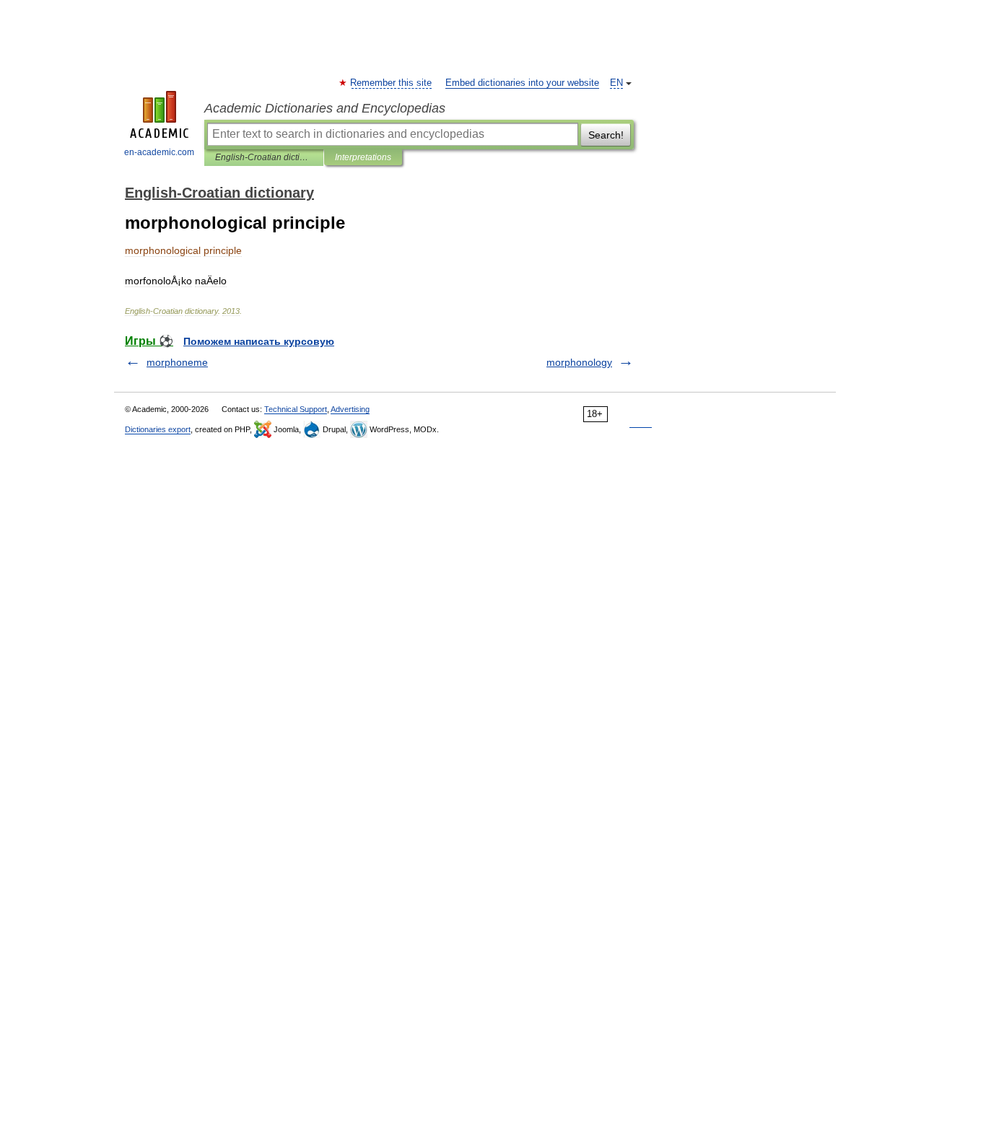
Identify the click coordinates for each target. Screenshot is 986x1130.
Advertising (350, 409)
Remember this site (392, 83)
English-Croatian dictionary (264, 157)
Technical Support (295, 409)
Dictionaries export (158, 429)
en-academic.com (159, 152)
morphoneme (177, 362)
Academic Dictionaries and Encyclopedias (324, 108)
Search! (606, 135)
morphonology (579, 362)
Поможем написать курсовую (258, 341)
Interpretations (363, 157)
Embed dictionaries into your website (522, 83)
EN (616, 83)
